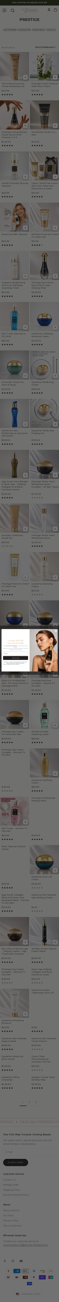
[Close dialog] (55, 631)
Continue (15, 658)
